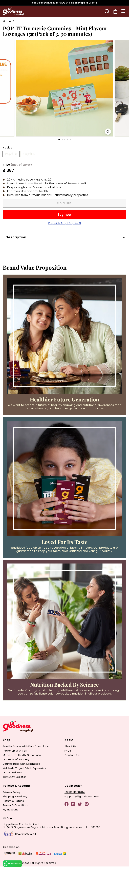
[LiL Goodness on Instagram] (73, 804)
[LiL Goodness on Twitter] (80, 804)
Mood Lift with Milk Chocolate (22, 755)
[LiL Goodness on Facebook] (66, 804)
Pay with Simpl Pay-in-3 (64, 223)
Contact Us (72, 755)
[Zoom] (108, 132)
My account (10, 809)
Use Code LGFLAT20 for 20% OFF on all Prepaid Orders (64, 2)
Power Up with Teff (15, 750)
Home (7, 21)
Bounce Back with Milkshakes (21, 763)
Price (17, 164)
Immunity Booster (14, 777)
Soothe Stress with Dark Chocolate (26, 746)
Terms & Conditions (16, 805)
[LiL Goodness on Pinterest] (87, 804)
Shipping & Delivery (15, 796)
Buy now (64, 214)
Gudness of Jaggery (16, 759)
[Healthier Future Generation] (64, 336)
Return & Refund (13, 801)
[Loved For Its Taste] (64, 478)
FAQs (67, 750)
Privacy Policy (11, 792)
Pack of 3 (11, 154)
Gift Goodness (12, 772)
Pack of (8, 147)
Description (16, 237)
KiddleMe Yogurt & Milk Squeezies (24, 768)
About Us (70, 746)
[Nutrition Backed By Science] (64, 621)
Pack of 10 (29, 154)
